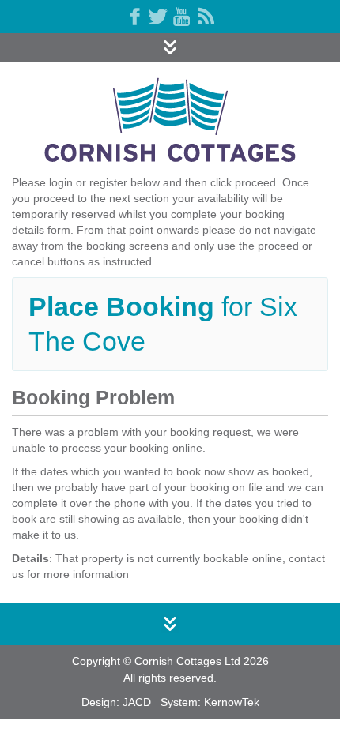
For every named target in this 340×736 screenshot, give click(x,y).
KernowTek (231, 702)
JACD (137, 702)
